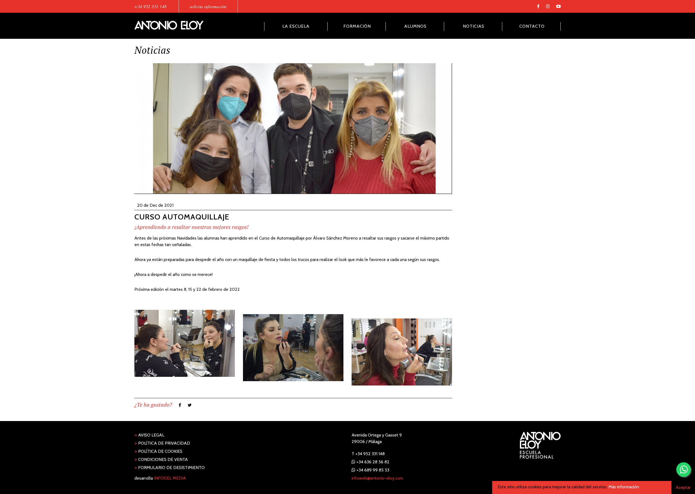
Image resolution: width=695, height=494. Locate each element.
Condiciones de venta (161, 459)
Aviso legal (149, 435)
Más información (623, 486)
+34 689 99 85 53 (372, 470)
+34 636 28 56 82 (372, 461)
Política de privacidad (162, 443)
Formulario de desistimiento (169, 467)
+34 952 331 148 (150, 6)
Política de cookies (158, 451)
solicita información (208, 6)
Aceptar (683, 487)
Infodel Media (170, 478)
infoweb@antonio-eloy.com (377, 478)
